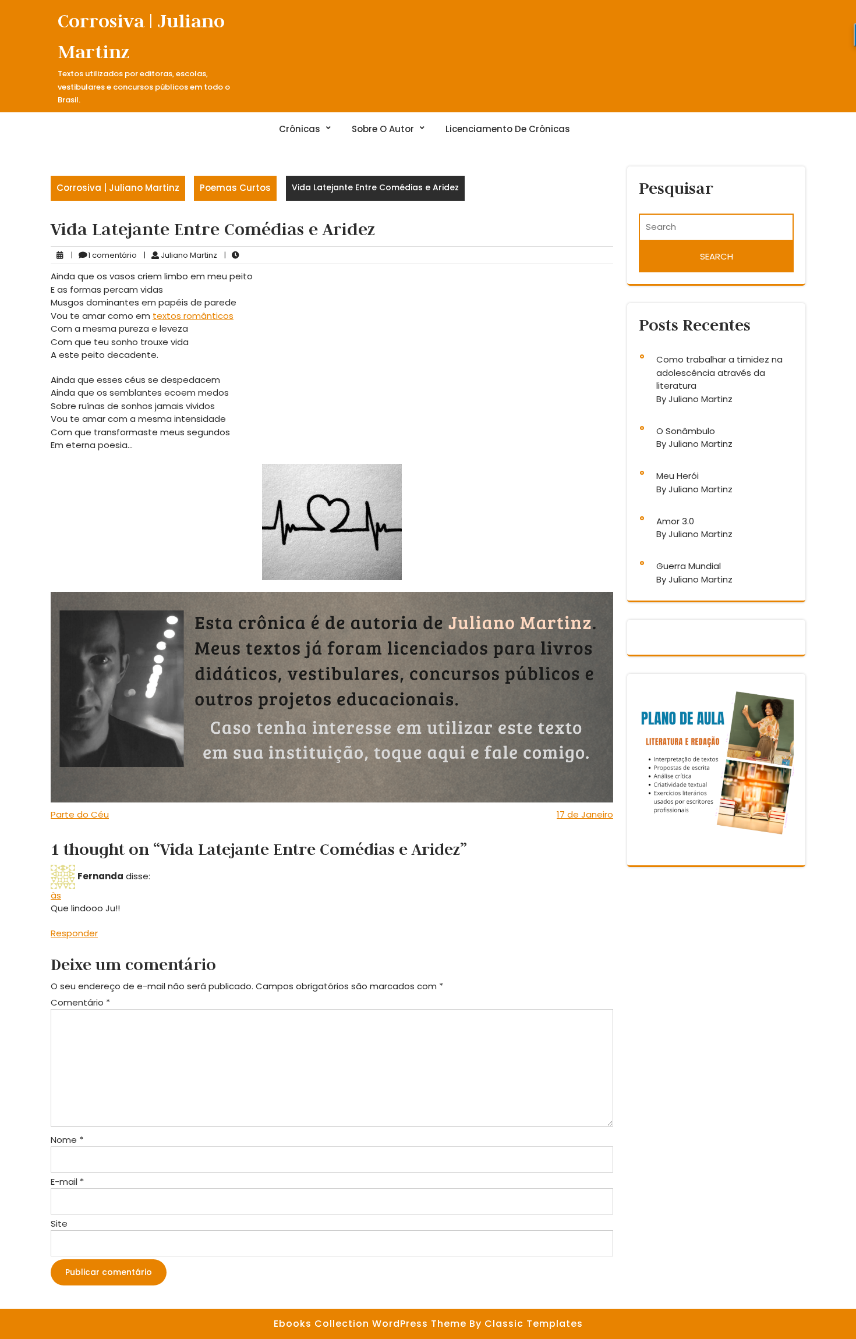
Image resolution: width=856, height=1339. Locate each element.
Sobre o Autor (383, 129)
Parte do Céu (80, 814)
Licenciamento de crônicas (507, 129)
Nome (67, 1140)
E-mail (67, 1181)
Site (59, 1223)
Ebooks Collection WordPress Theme (371, 1323)
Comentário (80, 1002)
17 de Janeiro (585, 814)
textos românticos (193, 316)
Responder (74, 933)
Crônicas (299, 129)
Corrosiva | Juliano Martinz (117, 188)
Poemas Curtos (235, 188)
